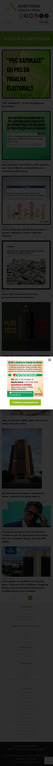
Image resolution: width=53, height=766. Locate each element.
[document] (26, 383)
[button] (50, 360)
